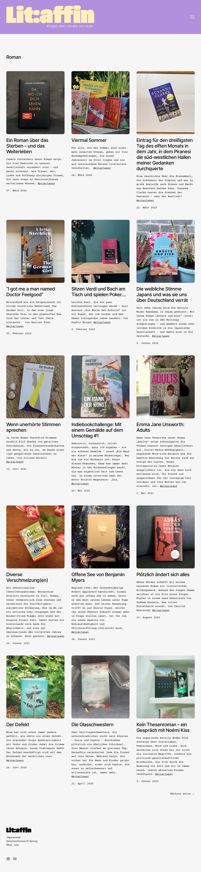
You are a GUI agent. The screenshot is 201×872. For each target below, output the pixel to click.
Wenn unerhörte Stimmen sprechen (33, 427)
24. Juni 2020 (16, 767)
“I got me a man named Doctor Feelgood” (30, 291)
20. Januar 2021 (83, 639)
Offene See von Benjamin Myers (98, 577)
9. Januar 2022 (147, 343)
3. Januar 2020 (147, 781)
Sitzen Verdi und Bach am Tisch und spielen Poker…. (98, 291)
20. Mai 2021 (80, 490)
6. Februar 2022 (83, 329)
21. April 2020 (82, 783)
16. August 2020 (148, 617)
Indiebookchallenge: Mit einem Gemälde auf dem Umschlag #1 (97, 430)
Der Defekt (17, 724)
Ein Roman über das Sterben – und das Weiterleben (27, 145)
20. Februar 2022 (18, 333)
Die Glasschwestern (92, 724)
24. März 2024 (81, 175)
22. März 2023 (146, 207)
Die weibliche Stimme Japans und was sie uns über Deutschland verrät (162, 294)
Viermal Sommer (89, 140)
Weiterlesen (46, 183)
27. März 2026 (16, 190)
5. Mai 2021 (145, 493)
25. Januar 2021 (18, 643)
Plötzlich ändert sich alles (162, 574)
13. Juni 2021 (16, 469)
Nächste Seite (182, 793)
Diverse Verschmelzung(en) (27, 577)
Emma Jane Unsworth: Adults (160, 427)
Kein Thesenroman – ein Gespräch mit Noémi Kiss (162, 727)
